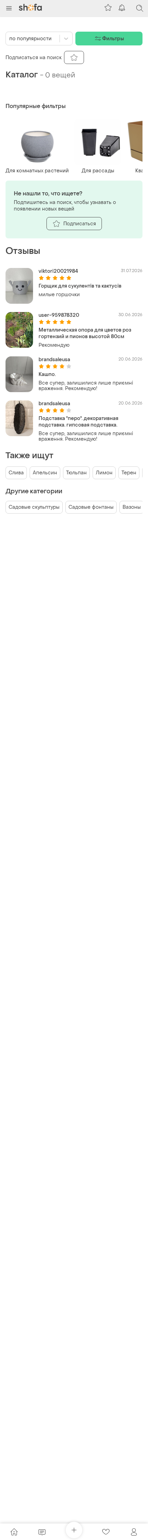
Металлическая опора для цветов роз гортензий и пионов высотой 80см (85, 333)
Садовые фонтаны (91, 507)
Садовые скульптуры (34, 507)
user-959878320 (59, 315)
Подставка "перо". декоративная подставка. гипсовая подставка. (78, 421)
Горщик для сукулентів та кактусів (80, 286)
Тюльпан (76, 473)
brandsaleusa (54, 359)
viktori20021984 (58, 271)
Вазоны (132, 507)
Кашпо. (47, 374)
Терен (128, 473)
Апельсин (45, 473)
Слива (16, 473)
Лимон (104, 473)
